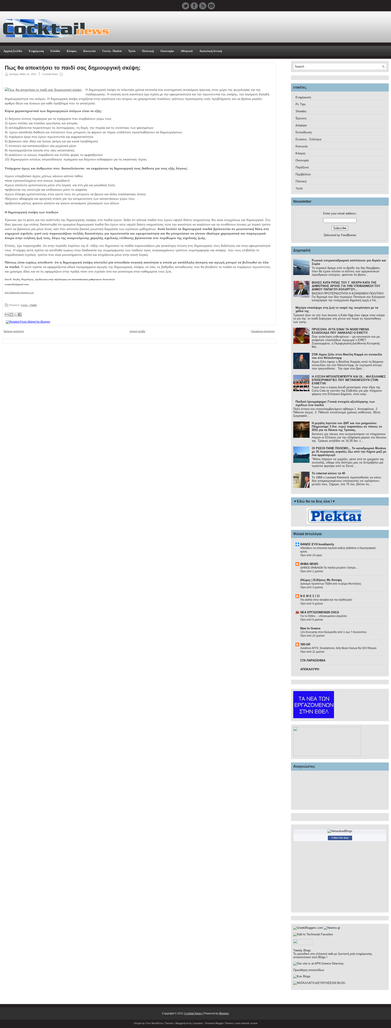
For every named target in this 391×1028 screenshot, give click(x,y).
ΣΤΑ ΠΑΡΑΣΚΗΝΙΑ (312, 660)
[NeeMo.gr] (332, 927)
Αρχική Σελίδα (12, 51)
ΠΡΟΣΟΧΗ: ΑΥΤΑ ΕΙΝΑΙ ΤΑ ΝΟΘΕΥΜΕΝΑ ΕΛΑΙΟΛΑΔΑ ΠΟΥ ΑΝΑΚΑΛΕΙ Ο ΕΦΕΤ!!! (340, 331)
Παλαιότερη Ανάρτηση (263, 331)
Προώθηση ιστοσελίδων (308, 970)
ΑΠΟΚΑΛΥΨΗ (309, 669)
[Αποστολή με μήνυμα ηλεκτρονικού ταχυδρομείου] (7, 314)
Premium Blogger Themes (219, 1023)
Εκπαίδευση (304, 132)
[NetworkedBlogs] (339, 831)
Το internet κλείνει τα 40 (328, 473)
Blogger (224, 1013)
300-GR (305, 644)
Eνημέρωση (303, 97)
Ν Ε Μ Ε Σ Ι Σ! (310, 596)
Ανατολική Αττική (210, 51)
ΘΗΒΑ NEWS (309, 564)
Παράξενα (302, 167)
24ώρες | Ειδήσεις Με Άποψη (321, 580)
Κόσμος (71, 51)
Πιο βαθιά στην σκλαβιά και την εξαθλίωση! (326, 599)
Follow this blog (339, 837)
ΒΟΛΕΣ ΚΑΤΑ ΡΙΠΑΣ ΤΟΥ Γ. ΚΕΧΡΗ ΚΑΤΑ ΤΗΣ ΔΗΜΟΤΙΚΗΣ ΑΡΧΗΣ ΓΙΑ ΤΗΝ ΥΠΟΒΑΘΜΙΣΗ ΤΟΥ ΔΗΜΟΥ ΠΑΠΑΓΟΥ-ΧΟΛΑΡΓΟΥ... (346, 286)
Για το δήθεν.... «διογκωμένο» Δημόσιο (323, 616)
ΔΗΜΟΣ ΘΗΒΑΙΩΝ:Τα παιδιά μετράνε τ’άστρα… (329, 567)
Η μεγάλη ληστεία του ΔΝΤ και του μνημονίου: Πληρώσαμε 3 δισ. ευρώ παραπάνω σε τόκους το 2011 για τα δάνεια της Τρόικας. (347, 426)
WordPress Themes (162, 1023)
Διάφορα (301, 125)
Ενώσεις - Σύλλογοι (308, 139)
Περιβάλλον (303, 174)
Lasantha (198, 1023)
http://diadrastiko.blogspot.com (19, 293)
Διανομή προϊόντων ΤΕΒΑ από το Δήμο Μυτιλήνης (330, 583)
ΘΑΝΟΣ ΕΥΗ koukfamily (317, 544)
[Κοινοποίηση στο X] (15, 314)
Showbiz (301, 111)
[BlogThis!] (11, 314)
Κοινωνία (89, 51)
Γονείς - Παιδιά (112, 51)
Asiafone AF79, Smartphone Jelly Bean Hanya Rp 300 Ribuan (338, 648)
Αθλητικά (187, 51)
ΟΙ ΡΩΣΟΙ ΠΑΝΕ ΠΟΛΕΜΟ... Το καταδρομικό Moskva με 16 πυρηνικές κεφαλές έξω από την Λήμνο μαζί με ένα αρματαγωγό (349, 452)
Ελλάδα (55, 51)
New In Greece (310, 628)
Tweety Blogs (302, 950)
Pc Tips (301, 104)
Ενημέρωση (36, 51)
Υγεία (131, 51)
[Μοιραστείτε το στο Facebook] (19, 314)
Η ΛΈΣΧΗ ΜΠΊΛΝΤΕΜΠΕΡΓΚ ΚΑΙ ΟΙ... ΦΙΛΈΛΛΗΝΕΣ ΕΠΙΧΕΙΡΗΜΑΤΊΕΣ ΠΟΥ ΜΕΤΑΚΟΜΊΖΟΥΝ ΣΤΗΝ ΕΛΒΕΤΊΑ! (349, 380)
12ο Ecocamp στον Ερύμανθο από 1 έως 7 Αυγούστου (333, 632)
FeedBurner (348, 235)
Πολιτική (148, 51)
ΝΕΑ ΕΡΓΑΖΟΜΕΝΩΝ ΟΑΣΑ (319, 612)
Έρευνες (301, 118)
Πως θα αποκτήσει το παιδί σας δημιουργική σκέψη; (73, 68)
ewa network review (246, 1023)
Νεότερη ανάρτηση (14, 331)
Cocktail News (193, 1013)
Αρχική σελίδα (137, 331)
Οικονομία (167, 51)
